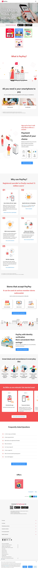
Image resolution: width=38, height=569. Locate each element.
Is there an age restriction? (9, 437)
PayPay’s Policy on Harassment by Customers (7, 558)
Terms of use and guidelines (5, 543)
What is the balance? (8, 443)
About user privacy (4, 550)
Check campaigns (29, 208)
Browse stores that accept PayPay (10, 212)
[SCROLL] (35, 79)
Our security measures (10, 240)
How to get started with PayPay (19, 416)
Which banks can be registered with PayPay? (12, 440)
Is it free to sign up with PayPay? (10, 434)
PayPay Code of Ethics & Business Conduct (7, 547)
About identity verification (22, 349)
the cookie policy (6, 565)
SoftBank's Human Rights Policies (6, 546)
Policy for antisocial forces (5, 554)
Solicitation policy (4, 555)
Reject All (30, 566)
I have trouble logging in (9, 456)
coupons (32, 206)
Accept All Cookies (24, 567)
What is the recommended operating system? (12, 453)
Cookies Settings (35, 567)
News (36, 491)
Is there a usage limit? (8, 450)
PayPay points (25, 205)
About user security (4, 551)
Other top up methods (27, 162)
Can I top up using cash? (9, 447)
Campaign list (30, 491)
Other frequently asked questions (19, 463)
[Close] (36, 561)
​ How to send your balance (29, 239)
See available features (10, 267)
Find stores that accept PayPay (19, 313)
